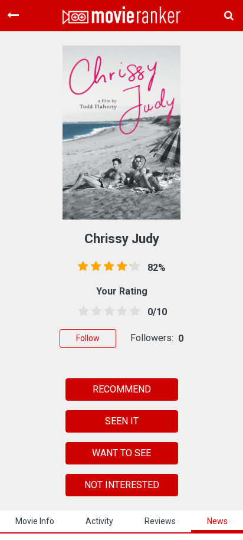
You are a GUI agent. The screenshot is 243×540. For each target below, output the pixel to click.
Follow (88, 338)
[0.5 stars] (81, 311)
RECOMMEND (122, 389)
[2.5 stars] (107, 311)
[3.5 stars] (120, 311)
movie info (34, 521)
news (217, 521)
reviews (160, 521)
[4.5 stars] (133, 311)
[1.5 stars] (94, 311)
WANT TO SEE (121, 453)
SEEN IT (122, 421)
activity (99, 521)
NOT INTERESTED (121, 484)
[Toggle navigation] (13, 15)
